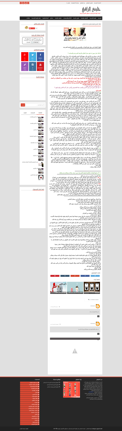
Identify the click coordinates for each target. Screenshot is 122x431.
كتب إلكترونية (35, 416)
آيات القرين (35, 149)
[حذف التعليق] (59, 307)
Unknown (92, 306)
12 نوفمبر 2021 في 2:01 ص (54, 324)
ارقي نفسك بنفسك (33, 384)
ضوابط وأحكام (34, 404)
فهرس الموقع (89, 3)
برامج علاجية (76, 18)
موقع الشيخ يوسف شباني (53, 387)
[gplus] (28, 3)
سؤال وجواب (35, 398)
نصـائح (51, 18)
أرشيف (25, 112)
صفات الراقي (35, 400)
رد (98, 316)
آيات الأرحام (35, 168)
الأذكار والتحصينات (67, 18)
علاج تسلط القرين (34, 175)
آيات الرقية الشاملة (34, 136)
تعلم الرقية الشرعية (36, 18)
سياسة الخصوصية (75, 3)
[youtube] (26, 3)
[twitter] (23, 3)
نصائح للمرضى (34, 424)
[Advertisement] (32, 89)
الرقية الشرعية (93, 18)
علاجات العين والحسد (33, 406)
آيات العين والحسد (34, 123)
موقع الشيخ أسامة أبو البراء (53, 384)
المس (36, 392)
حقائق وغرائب (35, 396)
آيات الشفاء (35, 155)
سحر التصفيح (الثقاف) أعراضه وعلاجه (30, 162)
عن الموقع (82, 3)
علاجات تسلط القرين (33, 410)
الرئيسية (99, 18)
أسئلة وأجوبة (45, 18)
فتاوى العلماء (58, 18)
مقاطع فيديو (35, 418)
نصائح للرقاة (35, 422)
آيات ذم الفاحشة (34, 142)
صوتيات (36, 402)
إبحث (23, 104)
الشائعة (40, 112)
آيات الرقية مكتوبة (34, 382)
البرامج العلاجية (34, 388)
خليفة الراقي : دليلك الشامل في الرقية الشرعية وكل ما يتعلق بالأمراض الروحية (74, 428)
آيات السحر (35, 129)
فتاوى (36, 414)
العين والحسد (35, 390)
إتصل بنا (68, 3)
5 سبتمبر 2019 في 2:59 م (54, 306)
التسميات (32, 112)
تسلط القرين (35, 394)
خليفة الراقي (22, 428)
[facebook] (21, 3)
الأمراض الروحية (84, 18)
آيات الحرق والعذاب (34, 117)
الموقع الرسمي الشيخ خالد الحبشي (51, 382)
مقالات (28, 18)
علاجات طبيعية (34, 412)
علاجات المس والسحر (33, 408)
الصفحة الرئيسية (97, 3)
